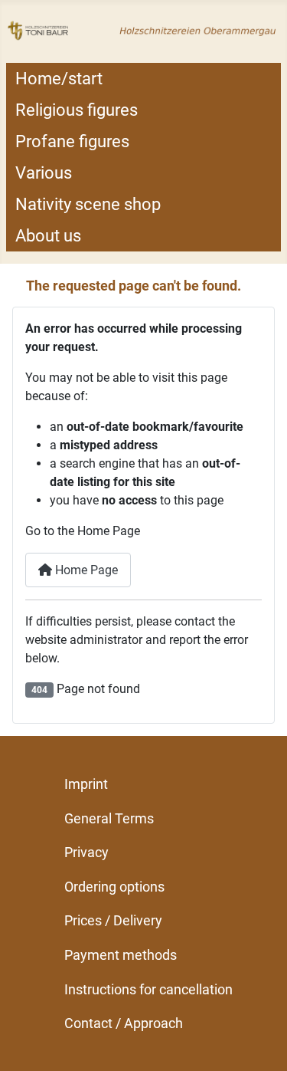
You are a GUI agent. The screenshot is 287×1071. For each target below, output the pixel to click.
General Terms (109, 818)
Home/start (59, 78)
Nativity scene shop (88, 204)
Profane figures (72, 141)
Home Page (85, 570)
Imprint (86, 784)
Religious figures (76, 110)
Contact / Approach (123, 1023)
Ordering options (114, 887)
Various (43, 172)
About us (48, 235)
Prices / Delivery (113, 920)
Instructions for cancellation (148, 989)
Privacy (86, 852)
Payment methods (120, 955)
